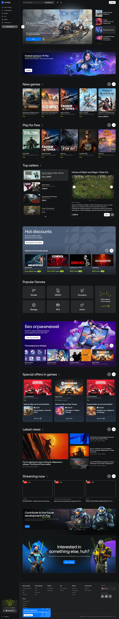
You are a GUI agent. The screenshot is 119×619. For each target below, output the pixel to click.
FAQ (36, 594)
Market (49, 585)
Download (37, 592)
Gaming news (75, 590)
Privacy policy (89, 616)
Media (74, 585)
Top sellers (30, 165)
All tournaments (88, 590)
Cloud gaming (38, 585)
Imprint (114, 616)
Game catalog (26, 585)
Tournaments (88, 585)
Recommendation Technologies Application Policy (102, 616)
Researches (25, 607)
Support (24, 605)
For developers (26, 601)
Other (24, 598)
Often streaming (63, 588)
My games (25, 594)
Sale (23, 592)
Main (36, 588)
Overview (87, 588)
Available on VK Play (27, 588)
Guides (73, 594)
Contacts (25, 603)
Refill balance (50, 590)
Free (24, 590)
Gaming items (50, 588)
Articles (74, 592)
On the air (62, 590)
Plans (36, 590)
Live (61, 585)
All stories (74, 588)
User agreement (83, 616)
